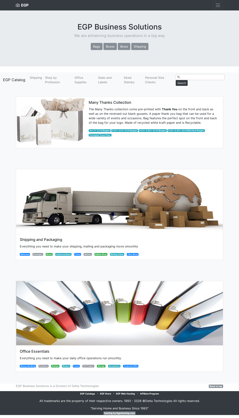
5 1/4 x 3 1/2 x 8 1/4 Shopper (124, 131)
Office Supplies (80, 80)
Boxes (110, 46)
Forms (77, 254)
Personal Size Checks (154, 80)
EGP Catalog (14, 80)
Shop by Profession (52, 80)
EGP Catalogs (87, 393)
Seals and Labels (105, 80)
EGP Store (105, 393)
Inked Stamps (129, 80)
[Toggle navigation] (218, 5)
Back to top (216, 386)
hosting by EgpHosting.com (119, 413)
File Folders (88, 366)
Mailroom (25, 254)
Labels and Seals (63, 254)
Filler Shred (133, 254)
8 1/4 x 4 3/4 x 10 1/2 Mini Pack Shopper (186, 131)
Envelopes (37, 254)
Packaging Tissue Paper (100, 135)
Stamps (55, 366)
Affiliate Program (149, 393)
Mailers (87, 254)
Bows (124, 46)
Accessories (114, 366)
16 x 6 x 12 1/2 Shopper (99, 131)
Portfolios (43, 366)
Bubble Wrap (101, 254)
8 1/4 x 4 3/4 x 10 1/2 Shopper (152, 131)
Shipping (140, 46)
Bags (96, 46)
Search (181, 83)
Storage (101, 366)
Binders (66, 366)
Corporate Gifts (131, 366)
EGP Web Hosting (125, 393)
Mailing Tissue (117, 254)
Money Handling (28, 366)
